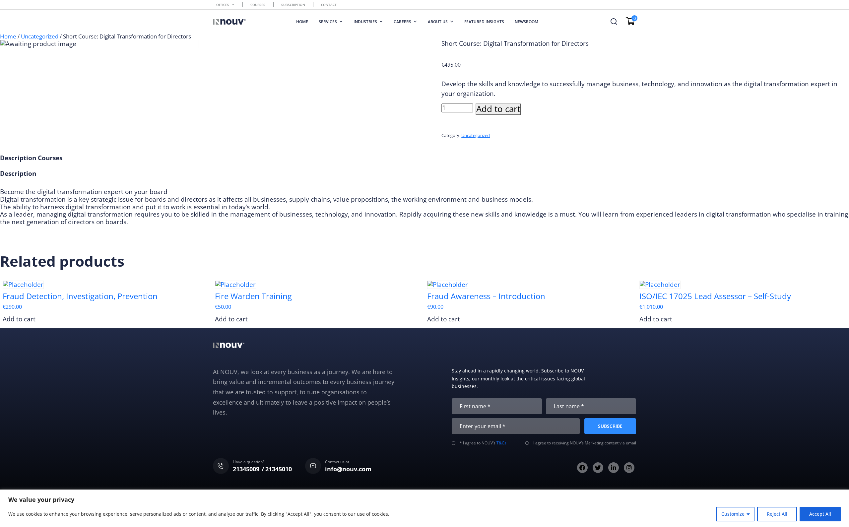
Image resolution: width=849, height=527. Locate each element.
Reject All (777, 514)
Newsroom (526, 22)
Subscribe (610, 426)
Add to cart (498, 109)
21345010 (278, 469)
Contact (329, 4)
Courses (257, 4)
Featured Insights (484, 22)
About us (438, 22)
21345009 (246, 469)
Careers (402, 22)
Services (328, 22)
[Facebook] (582, 467)
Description (18, 158)
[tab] (18, 158)
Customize (733, 514)
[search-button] (614, 22)
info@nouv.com (348, 469)
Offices (222, 4)
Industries (365, 22)
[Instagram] (629, 467)
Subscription (293, 4)
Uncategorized (39, 36)
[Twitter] (598, 467)
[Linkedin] (613, 467)
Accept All (820, 514)
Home (302, 22)
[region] (424, 508)
